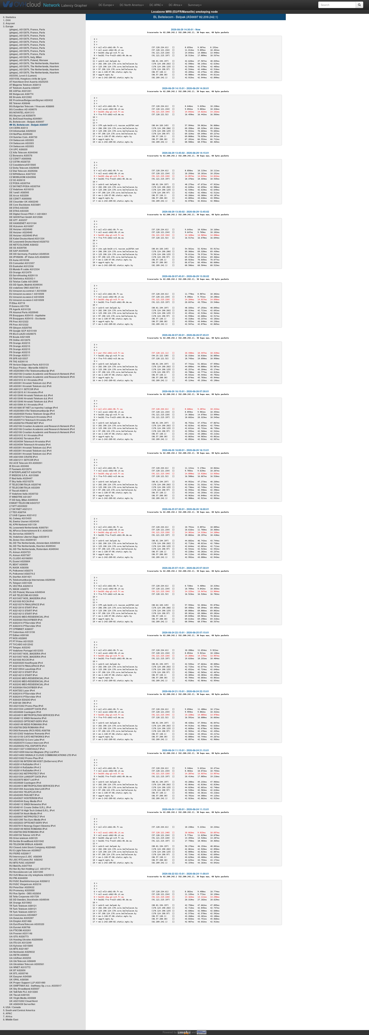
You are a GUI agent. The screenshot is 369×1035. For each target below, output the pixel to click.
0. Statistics (9, 17)
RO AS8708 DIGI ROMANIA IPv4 (26, 832)
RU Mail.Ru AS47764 (20, 865)
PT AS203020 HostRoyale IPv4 (26, 663)
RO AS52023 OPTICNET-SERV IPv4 (28, 822)
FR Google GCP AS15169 (23, 330)
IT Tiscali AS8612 (18, 490)
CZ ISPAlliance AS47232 (22, 174)
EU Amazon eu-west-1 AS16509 (26, 294)
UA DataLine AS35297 (21, 918)
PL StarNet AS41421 (20, 576)
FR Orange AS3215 (19, 343)
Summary (194, 5)
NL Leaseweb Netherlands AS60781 (29, 527)
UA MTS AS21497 (19, 948)
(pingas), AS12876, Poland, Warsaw (28, 60)
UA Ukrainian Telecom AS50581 (26, 964)
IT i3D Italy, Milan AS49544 (23, 500)
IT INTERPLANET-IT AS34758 (25, 472)
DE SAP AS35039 (18, 251)
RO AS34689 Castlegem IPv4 (25, 782)
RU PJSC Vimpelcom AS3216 (25, 884)
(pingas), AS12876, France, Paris (27, 29)
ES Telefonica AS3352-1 (22, 278)
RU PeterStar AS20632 (21, 887)
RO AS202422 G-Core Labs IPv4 (26, 739)
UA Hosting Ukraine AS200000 (26, 939)
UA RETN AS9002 (19, 955)
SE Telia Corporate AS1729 (24, 896)
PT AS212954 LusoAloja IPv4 (25, 669)
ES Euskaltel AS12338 (21, 266)
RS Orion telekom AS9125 (23, 838)
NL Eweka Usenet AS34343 (24, 521)
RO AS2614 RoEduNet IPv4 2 (25, 767)
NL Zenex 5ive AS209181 (23, 540)
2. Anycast (9, 23)
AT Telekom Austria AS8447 (24, 88)
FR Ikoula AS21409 (19, 337)
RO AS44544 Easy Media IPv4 (25, 801)
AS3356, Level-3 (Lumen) (23, 75)
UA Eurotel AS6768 (19, 927)
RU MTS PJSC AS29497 (22, 862)
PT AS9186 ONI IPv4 (20, 702)
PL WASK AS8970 (19, 589)
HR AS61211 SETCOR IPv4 (24, 460)
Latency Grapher (65, 4)
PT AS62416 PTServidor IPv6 (25, 623)
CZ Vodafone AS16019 (21, 189)
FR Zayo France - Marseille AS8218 (28, 367)
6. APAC (7, 1013)
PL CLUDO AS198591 (21, 558)
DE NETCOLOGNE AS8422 (23, 244)
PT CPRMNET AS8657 (21, 629)
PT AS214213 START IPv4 (23, 672)
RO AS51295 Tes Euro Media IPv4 (27, 819)
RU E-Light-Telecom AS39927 (25, 850)
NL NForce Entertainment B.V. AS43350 (30, 530)
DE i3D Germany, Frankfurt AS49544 (29, 254)
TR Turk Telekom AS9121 (23, 905)
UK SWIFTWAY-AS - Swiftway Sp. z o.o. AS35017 (35, 985)
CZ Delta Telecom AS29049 (24, 167)
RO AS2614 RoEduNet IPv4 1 (25, 764)
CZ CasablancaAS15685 (22, 164)
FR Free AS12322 (18, 321)
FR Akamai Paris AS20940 (23, 312)
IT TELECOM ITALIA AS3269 (24, 487)
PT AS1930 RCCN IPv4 (21, 659)
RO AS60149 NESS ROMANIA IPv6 (28, 724)
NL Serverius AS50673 (21, 533)
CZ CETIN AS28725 (19, 161)
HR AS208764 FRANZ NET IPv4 (26, 423)
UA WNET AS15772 (20, 967)
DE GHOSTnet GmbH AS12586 (26, 217)
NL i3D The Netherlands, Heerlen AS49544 (32, 546)
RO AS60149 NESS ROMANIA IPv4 (28, 829)
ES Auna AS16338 (19, 260)
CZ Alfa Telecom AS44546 (23, 152)
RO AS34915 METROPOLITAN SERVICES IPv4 (34, 785)
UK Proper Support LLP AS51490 (27, 982)
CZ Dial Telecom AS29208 (23, 171)
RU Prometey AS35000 (22, 890)
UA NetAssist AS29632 (22, 952)
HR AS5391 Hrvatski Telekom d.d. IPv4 (30, 447)
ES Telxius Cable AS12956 (23, 281)
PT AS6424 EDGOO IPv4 (22, 699)
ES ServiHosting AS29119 (23, 275)
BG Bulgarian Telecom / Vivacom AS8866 (31, 106)
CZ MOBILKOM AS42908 (22, 177)
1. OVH (7, 20)
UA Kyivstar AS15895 (21, 945)
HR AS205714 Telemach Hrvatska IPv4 (30, 417)
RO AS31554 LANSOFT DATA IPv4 (28, 776)
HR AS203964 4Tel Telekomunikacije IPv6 (32, 370)
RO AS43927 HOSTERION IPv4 (26, 798)
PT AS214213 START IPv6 (23, 610)
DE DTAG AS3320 (19, 207)
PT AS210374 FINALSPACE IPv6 (27, 604)
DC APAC (155, 5)
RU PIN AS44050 (18, 878)
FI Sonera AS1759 (19, 306)
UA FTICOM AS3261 (20, 930)
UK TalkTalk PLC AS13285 (23, 991)
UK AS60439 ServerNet (22, 1004)
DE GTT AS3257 (18, 220)
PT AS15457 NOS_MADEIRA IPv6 (27, 598)
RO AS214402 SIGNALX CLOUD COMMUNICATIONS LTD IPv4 (42, 755)
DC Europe (105, 5)
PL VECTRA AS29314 (21, 586)
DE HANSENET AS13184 (23, 223)
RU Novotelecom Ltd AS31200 (26, 872)
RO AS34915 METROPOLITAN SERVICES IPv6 (34, 715)
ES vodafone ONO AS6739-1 (24, 287)
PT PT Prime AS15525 (21, 641)
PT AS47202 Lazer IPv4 (22, 690)
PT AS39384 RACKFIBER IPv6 (25, 619)
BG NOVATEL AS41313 (21, 112)
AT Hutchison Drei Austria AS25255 (28, 81)
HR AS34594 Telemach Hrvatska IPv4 (30, 441)
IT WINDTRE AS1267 (20, 496)
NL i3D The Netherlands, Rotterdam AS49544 (34, 549)
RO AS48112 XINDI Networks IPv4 (28, 804)
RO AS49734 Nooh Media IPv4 (25, 813)
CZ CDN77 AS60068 (20, 158)
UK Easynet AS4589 (20, 976)
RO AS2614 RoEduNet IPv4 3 (25, 770)
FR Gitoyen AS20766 (20, 327)
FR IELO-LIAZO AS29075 (22, 334)
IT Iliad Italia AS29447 (20, 478)
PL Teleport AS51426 (20, 583)
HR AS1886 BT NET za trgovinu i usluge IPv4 (33, 407)
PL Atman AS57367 (20, 555)
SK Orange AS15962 (20, 902)
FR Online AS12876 (19, 340)
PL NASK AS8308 (19, 567)
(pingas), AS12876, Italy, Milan (25, 57)
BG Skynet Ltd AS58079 (22, 115)
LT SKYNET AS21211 (20, 509)
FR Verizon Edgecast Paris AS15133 (29, 364)
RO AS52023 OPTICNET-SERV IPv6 (28, 721)
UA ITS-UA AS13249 (20, 942)
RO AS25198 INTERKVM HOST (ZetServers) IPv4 (36, 761)
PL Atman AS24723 (20, 552)
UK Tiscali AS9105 (19, 995)
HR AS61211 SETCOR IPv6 (24, 389)
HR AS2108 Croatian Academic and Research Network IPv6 (42, 373)
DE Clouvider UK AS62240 (23, 201)
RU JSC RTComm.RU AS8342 (26, 859)
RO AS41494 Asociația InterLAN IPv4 (29, 789)
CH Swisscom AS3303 (21, 140)
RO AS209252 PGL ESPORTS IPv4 (28, 746)
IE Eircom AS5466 (19, 466)
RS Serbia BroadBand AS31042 (26, 841)
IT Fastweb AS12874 (20, 469)
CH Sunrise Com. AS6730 (23, 137)
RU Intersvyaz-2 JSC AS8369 (25, 856)
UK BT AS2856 (17, 970)
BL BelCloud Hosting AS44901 (25, 118)
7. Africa (7, 1016)
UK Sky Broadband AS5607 (24, 988)
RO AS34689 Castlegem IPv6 (25, 712)
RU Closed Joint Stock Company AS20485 (32, 847)
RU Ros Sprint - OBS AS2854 (25, 893)
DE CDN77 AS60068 (20, 198)
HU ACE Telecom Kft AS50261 (25, 463)
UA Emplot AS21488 (20, 921)
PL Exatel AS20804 (19, 561)
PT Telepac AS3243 (19, 647)
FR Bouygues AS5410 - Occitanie (27, 318)
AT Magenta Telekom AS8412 (25, 84)
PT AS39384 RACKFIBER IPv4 (25, 687)
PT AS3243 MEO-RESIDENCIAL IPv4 (29, 678)
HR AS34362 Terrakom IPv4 (24, 438)
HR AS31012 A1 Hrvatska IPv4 (26, 435)
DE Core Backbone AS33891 (25, 204)
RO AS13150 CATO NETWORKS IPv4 (29, 736)
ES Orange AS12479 (20, 272)
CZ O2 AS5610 (17, 180)
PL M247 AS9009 (18, 564)
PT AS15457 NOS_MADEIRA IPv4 (27, 653)
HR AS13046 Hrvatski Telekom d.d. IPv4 (31, 395)
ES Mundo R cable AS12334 (24, 269)
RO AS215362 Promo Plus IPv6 (26, 706)
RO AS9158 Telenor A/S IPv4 (24, 835)
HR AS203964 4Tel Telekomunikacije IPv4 (32, 410)
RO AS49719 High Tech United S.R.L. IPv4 (32, 810)
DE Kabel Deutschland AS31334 (26, 238)
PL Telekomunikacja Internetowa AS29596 (32, 579)
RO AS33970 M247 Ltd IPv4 (24, 779)
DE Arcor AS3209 (19, 195)
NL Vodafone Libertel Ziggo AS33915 (29, 536)
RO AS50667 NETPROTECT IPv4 (27, 816)
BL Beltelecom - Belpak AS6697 (26, 121)
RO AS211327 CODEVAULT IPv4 (27, 749)
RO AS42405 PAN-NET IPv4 (24, 795)
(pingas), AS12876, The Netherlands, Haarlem (34, 63)
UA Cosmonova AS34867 (23, 915)
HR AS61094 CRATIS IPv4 (23, 457)
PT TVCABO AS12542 (21, 644)
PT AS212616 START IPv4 (23, 607)
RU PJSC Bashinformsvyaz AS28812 (29, 881)
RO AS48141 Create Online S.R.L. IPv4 (30, 807)
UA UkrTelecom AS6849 (22, 961)
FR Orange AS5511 (19, 355)
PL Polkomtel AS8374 (21, 570)
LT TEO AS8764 (17, 512)
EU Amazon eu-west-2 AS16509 (26, 297)
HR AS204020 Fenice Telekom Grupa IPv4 (32, 413)
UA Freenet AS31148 (20, 933)
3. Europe (8, 26)
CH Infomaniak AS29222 (22, 131)
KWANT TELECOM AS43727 (24, 503)
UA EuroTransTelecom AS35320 (26, 924)
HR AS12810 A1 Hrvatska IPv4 (26, 392)
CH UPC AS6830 (18, 149)
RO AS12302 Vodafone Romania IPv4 (29, 733)
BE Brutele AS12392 (20, 97)
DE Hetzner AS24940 (20, 229)
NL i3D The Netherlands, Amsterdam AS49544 (34, 543)
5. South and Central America (19, 1010)
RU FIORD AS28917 (20, 853)
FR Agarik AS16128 (20, 309)
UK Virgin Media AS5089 (22, 998)
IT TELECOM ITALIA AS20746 (25, 484)
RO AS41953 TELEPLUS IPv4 (25, 792)
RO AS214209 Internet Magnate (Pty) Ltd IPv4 (34, 752)
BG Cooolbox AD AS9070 (23, 109)
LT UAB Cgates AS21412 (23, 515)
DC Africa (174, 5)
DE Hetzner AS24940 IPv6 (23, 235)
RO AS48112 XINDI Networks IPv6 (28, 718)
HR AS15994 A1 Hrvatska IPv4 (26, 404)
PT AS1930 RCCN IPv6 (21, 601)
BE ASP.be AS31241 (20, 91)
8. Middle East (10, 1019)
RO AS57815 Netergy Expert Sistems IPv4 (32, 825)
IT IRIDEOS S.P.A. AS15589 (24, 475)
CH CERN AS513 (18, 128)
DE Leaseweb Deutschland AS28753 (29, 241)
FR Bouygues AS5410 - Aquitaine (27, 315)
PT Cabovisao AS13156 (22, 632)
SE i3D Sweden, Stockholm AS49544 (29, 899)
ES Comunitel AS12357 (22, 263)
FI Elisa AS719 (17, 303)
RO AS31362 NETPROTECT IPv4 (27, 773)
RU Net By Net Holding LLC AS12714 (29, 869)
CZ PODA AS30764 (19, 183)
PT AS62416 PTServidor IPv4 (25, 693)
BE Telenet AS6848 (19, 103)
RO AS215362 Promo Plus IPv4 (26, 758)
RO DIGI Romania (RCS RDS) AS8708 (29, 730)
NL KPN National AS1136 (23, 524)
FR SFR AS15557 (18, 358)
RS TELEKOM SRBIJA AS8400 (25, 844)
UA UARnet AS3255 (20, 958)
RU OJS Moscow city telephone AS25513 (31, 875)
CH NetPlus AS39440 (20, 134)
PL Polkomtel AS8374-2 (22, 573)
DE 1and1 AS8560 (19, 192)
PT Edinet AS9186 (19, 635)
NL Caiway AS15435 (20, 518)
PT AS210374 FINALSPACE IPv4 (27, 666)
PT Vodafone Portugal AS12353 (26, 650)
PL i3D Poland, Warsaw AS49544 (27, 592)
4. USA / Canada (12, 1007)
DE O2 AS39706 (18, 247)
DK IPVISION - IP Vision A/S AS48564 (29, 257)
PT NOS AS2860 (18, 638)
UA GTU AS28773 (19, 936)
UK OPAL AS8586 (19, 979)
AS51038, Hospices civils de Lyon (27, 78)
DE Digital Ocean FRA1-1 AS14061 (28, 214)
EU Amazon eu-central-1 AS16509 (28, 290)
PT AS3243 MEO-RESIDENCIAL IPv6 (29, 616)
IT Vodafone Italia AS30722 (23, 493)
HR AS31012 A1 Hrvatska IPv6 (26, 380)
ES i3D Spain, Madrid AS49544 (25, 284)
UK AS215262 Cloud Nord (23, 1001)
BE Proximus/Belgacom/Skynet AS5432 (31, 100)
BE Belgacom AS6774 (21, 94)
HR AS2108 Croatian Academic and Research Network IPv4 (42, 426)
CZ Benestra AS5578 (20, 155)
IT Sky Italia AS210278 (21, 481)
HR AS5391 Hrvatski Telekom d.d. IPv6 (30, 383)
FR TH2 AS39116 (18, 361)
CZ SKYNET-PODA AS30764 (24, 186)
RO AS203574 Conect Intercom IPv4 (29, 742)
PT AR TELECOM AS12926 (23, 595)
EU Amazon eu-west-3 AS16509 (26, 300)
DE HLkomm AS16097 (21, 226)
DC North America (131, 5)
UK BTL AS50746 (18, 973)
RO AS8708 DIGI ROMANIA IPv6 (26, 727)
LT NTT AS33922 (18, 506)
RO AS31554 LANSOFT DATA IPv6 (28, 709)
